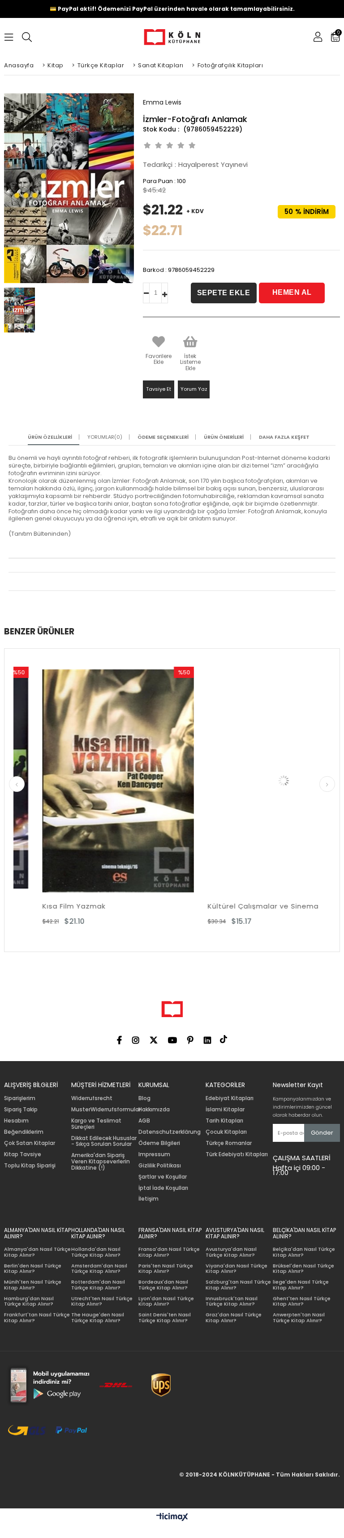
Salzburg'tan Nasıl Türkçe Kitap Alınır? (238, 1284)
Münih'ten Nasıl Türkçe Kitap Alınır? (32, 1284)
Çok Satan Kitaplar (29, 1143)
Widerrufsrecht (91, 1098)
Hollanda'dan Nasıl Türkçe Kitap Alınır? (95, 1252)
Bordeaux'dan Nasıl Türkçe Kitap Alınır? (163, 1284)
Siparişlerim (19, 1098)
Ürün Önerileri (224, 437)
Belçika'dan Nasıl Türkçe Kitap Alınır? (304, 1252)
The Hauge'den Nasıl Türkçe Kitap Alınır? (97, 1317)
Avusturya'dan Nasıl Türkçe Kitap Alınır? (231, 1252)
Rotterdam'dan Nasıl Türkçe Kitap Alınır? (98, 1284)
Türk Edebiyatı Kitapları (237, 1154)
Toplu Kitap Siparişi (30, 1165)
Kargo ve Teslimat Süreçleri (96, 1124)
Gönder (322, 1132)
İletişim (148, 1199)
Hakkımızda (154, 1109)
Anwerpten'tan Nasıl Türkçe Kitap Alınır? (299, 1317)
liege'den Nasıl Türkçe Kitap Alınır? (301, 1284)
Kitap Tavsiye (22, 1154)
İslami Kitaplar (225, 1109)
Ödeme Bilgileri (159, 1143)
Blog (144, 1098)
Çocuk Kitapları (226, 1132)
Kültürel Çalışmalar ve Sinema (234, 906)
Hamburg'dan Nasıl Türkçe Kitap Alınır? (29, 1301)
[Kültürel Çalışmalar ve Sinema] (255, 781)
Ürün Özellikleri (50, 437)
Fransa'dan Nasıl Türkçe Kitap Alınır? (169, 1252)
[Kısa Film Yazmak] (89, 781)
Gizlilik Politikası (159, 1165)
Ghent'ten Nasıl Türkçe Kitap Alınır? (302, 1301)
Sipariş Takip (21, 1109)
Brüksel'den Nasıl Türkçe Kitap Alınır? (303, 1268)
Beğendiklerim (23, 1132)
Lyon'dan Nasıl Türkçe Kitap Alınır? (166, 1301)
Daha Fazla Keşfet (284, 437)
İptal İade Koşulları (163, 1188)
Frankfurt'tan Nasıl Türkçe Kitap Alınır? (37, 1317)
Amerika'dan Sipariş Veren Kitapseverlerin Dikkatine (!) (100, 1161)
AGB (144, 1121)
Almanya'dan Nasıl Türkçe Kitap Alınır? (37, 1252)
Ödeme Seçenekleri (163, 437)
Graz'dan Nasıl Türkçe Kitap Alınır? (234, 1317)
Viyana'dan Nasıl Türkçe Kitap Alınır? (236, 1268)
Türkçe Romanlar (229, 1143)
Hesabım (16, 1121)
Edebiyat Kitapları (230, 1098)
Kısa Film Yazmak (45, 906)
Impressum (154, 1154)
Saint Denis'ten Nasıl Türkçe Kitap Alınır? (164, 1317)
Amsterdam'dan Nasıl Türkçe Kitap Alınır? (99, 1268)
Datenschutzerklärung (169, 1132)
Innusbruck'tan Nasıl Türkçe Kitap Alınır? (232, 1301)
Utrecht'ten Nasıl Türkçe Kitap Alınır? (102, 1301)
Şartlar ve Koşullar (162, 1177)
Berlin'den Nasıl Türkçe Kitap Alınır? (32, 1268)
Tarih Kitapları (224, 1121)
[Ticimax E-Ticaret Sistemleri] (172, 1517)
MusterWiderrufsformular (106, 1109)
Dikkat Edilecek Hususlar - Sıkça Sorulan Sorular (104, 1141)
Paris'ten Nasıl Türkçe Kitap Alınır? (165, 1268)
